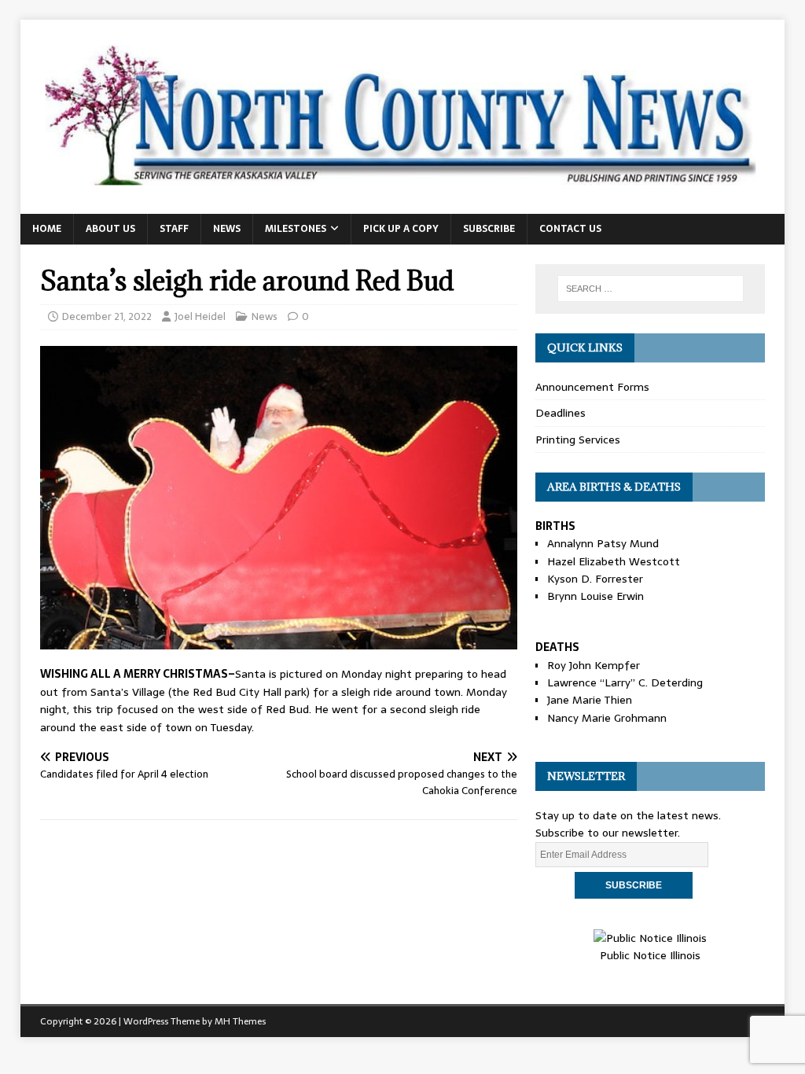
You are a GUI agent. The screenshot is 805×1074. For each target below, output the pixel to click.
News (227, 229)
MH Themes (240, 1021)
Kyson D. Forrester (595, 578)
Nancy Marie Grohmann (607, 717)
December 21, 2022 (107, 316)
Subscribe (489, 229)
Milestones (295, 229)
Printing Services (577, 439)
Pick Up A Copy (401, 229)
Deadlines (560, 412)
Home (46, 229)
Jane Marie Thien (589, 699)
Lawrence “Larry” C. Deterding (625, 682)
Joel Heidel (200, 316)
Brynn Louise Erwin (595, 596)
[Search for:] (650, 288)
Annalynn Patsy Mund (603, 543)
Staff (174, 229)
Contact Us (570, 229)
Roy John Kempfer (593, 665)
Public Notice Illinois (650, 955)
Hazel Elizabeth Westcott (613, 561)
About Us (110, 229)
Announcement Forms (592, 386)
